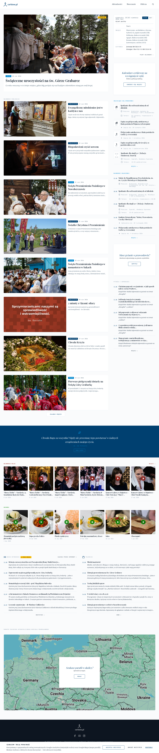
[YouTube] (79, 736)
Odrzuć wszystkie (135, 747)
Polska (8, 76)
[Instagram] (84, 736)
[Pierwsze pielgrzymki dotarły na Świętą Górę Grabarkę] (56, 392)
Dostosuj (148, 747)
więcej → (134, 166)
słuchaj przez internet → (67, 557)
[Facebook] (75, 736)
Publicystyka (73, 104)
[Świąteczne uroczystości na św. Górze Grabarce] (56, 53)
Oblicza (143, 4)
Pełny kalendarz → (146, 54)
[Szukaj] (153, 4)
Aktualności (117, 4)
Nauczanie (131, 4)
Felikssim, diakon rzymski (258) (137, 35)
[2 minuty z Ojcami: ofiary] (56, 314)
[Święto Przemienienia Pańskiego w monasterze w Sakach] (56, 275)
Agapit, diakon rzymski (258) (136, 38)
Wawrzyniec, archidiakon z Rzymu (138, 30)
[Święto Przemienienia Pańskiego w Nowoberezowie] (56, 197)
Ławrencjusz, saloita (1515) (136, 43)
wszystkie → (40, 615)
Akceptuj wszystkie (113, 747)
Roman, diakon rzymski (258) (136, 40)
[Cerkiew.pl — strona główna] (11, 4)
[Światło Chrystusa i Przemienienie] (56, 236)
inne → (118, 615)
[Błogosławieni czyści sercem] (56, 158)
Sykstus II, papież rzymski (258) (138, 33)
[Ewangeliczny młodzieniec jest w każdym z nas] (56, 119)
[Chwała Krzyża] (56, 353)
